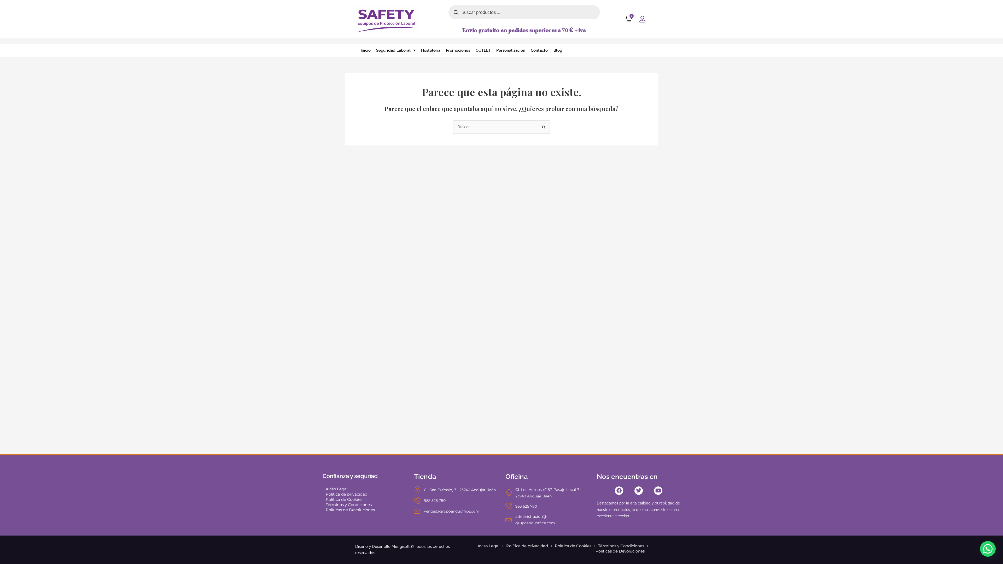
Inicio (366, 50)
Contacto (539, 50)
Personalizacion (510, 50)
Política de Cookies (344, 499)
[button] (988, 549)
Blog (557, 50)
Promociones (458, 50)
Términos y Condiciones (349, 504)
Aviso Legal (337, 488)
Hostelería (430, 50)
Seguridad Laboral (393, 50)
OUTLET (483, 50)
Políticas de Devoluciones (350, 509)
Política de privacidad (347, 494)
